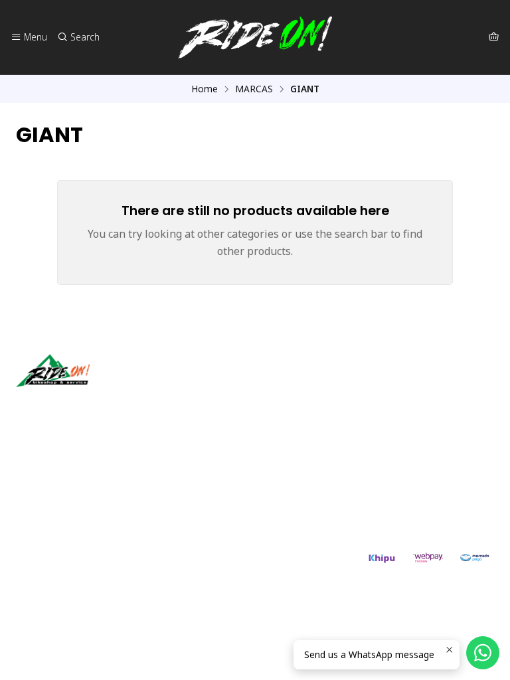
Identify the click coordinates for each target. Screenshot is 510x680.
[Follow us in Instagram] (68, 405)
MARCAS (254, 89)
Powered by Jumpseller (147, 564)
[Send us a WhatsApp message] (482, 652)
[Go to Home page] (255, 37)
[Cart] (493, 37)
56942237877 (60, 493)
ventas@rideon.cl (67, 475)
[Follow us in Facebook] (87, 405)
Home (204, 89)
